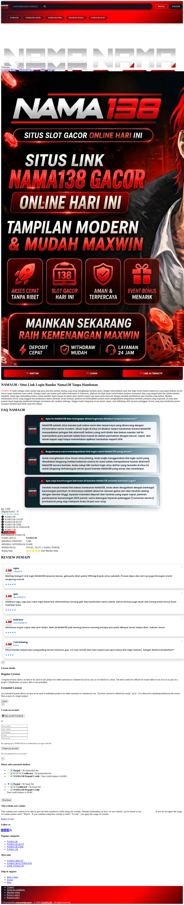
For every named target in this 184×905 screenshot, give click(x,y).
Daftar (176, 6)
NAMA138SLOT (15, 861)
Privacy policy (13, 895)
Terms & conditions (16, 890)
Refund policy (13, 897)
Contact (10, 887)
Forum (10, 880)
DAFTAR (34, 373)
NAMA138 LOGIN (33, 18)
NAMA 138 (12, 849)
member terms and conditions (63, 743)
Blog (9, 882)
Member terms (13, 892)
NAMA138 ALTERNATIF (19, 863)
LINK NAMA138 (15, 866)
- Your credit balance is (36, 777)
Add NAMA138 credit (17, 795)
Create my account (10, 748)
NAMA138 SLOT (98, 18)
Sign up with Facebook (13, 716)
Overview (5, 70)
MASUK (161, 6)
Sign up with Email (12, 721)
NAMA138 (14, 18)
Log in (30, 754)
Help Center (12, 877)
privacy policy (148, 811)
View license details (10, 514)
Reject (4, 819)
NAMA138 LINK (55, 18)
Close (4, 701)
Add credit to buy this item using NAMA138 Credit (30, 779)
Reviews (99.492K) (20, 70)
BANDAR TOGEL (76, 18)
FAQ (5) (51, 70)
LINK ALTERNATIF (153, 373)
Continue (7, 800)
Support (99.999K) (38, 70)
